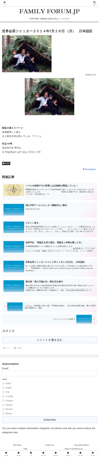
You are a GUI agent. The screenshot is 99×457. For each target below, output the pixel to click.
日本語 (7, 163)
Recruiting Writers (82, 445)
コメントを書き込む (49, 339)
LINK (25, 449)
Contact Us (49, 445)
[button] (91, 373)
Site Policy (17, 445)
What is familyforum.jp (74, 449)
